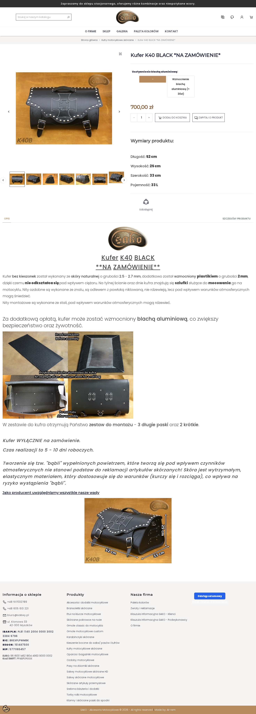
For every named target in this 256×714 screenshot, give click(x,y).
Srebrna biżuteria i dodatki (83, 689)
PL (222, 17)
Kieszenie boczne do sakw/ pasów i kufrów (93, 643)
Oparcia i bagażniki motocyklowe (87, 654)
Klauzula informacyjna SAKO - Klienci (153, 614)
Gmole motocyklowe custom (85, 631)
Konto (242, 17)
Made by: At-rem (165, 710)
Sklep (106, 31)
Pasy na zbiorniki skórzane (83, 666)
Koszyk (251, 17)
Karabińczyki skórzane (80, 637)
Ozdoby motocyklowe (80, 660)
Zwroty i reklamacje (143, 608)
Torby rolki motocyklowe (82, 694)
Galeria (122, 31)
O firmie (90, 31)
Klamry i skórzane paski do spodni (88, 700)
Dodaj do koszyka (174, 117)
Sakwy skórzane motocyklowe (85, 677)
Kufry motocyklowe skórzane (84, 648)
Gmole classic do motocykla (85, 625)
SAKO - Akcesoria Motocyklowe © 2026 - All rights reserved (116, 710)
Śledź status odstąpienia (210, 602)
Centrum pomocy (232, 17)
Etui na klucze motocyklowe (84, 614)
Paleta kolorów (146, 31)
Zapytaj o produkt (210, 117)
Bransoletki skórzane (79, 608)
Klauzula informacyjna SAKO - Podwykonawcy (159, 620)
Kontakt (171, 31)
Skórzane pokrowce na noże (84, 620)
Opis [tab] (7, 218)
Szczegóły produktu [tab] (237, 218)
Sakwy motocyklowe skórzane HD (87, 671)
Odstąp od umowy (210, 596)
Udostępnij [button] (146, 209)
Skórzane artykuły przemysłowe (86, 683)
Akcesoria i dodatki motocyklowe (87, 602)
